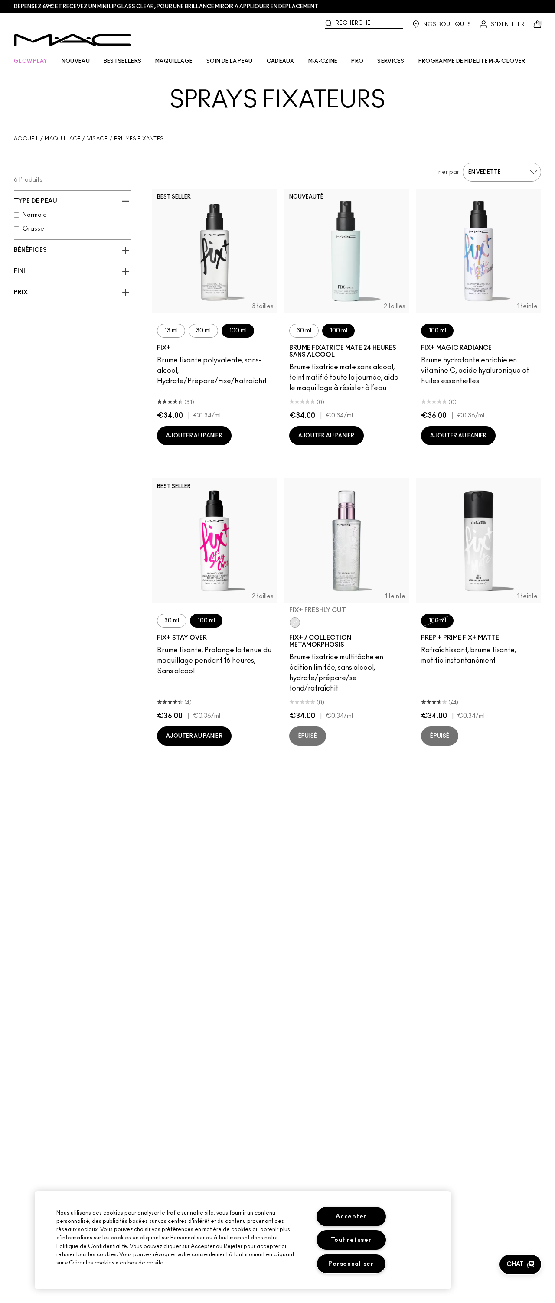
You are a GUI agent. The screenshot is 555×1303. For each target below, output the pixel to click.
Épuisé (307, 736)
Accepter (351, 1216)
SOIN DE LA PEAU (229, 61)
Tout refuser (351, 1240)
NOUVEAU (76, 61)
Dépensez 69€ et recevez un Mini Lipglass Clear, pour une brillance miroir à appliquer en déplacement (166, 6)
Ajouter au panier (194, 435)
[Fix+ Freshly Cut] (294, 622)
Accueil (26, 138)
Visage (97, 138)
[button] (520, 1264)
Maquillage (63, 138)
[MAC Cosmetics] (72, 40)
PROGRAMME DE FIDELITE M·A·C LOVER (472, 61)
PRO (357, 61)
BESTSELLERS (122, 61)
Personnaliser (350, 1264)
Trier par (447, 172)
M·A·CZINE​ (323, 61)
